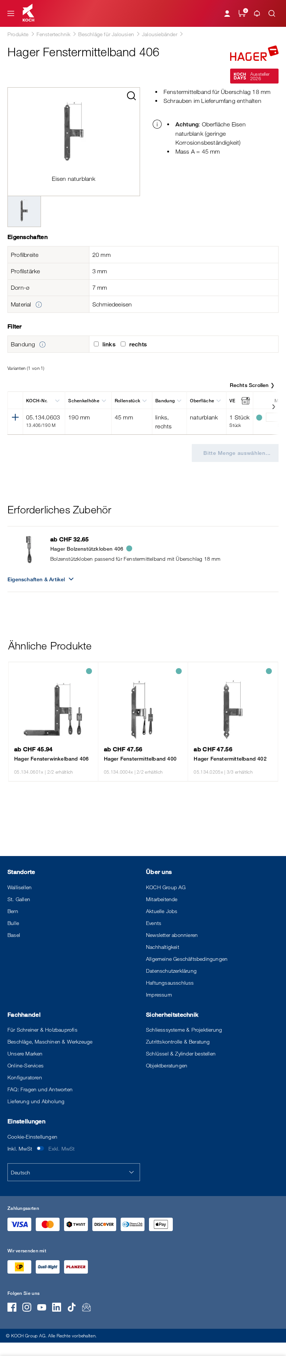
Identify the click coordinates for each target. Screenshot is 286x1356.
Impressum (159, 994)
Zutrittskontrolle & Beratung (178, 1041)
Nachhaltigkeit (162, 947)
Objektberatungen (166, 1065)
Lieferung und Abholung (35, 1101)
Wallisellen (19, 887)
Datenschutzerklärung (171, 971)
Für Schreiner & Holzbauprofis (42, 1029)
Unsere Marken (25, 1053)
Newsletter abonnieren (172, 935)
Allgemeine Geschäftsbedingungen (187, 959)
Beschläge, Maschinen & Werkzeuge (49, 1041)
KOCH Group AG (166, 887)
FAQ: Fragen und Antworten (40, 1089)
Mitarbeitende (162, 899)
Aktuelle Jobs (162, 911)
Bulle (13, 923)
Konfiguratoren (24, 1077)
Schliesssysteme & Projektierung (184, 1029)
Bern (12, 911)
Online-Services (25, 1065)
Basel (13, 935)
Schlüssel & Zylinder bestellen (181, 1053)
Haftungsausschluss (170, 982)
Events (153, 923)
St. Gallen (18, 899)
